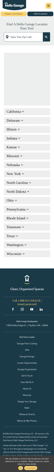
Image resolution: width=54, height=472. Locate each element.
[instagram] (22, 309)
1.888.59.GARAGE (29, 300)
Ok (21, 468)
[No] (50, 463)
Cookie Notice (31, 468)
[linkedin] (41, 309)
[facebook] (13, 309)
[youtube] (31, 309)
